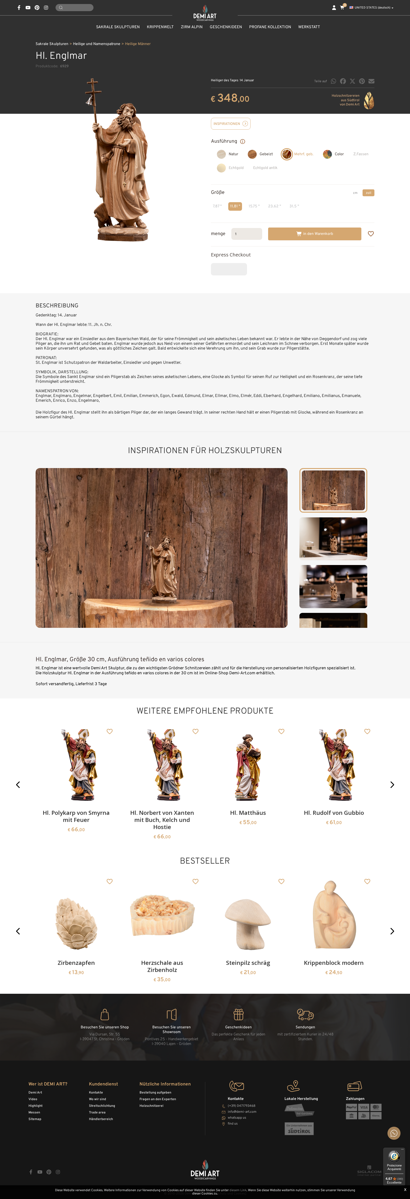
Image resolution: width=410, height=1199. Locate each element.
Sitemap (34, 1119)
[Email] (371, 81)
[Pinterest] (362, 81)
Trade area (97, 1113)
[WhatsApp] (333, 81)
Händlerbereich (101, 1119)
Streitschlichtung (102, 1106)
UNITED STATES (372, 8)
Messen (34, 1113)
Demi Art (35, 1093)
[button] (18, 785)
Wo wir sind (97, 1099)
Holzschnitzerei (151, 1106)
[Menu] (402, 1150)
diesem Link (238, 1190)
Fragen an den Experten (158, 1099)
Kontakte (96, 1093)
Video (32, 1099)
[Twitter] (352, 81)
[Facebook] (343, 81)
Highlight (35, 1106)
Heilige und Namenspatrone (96, 44)
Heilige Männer (138, 44)
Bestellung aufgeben (155, 1093)
